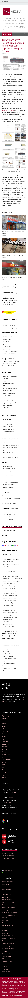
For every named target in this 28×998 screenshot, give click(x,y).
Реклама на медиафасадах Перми (12, 574)
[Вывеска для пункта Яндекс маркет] (14, 268)
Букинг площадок (7, 405)
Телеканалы (5, 964)
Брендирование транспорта (10, 328)
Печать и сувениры (7, 928)
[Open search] (24, 34)
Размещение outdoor (9, 431)
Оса (3, 767)
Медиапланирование (8, 519)
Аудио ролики (6, 566)
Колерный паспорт (8, 569)
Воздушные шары (7, 381)
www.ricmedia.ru (9, 802)
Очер (3, 770)
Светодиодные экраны (9, 571)
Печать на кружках (8, 455)
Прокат (4, 941)
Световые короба (7, 424)
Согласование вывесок (9, 610)
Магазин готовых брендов (9, 912)
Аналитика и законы (7, 887)
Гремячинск (5, 757)
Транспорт (5, 966)
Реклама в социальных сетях (11, 471)
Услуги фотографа (8, 561)
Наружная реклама (6, 39)
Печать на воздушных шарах (11, 445)
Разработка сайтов (8, 466)
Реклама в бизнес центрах (10, 591)
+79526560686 (9, 304)
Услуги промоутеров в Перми (11, 403)
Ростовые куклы (6, 956)
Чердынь (4, 775)
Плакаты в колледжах (9, 354)
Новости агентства (16, 39)
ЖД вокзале (6, 344)
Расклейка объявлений (9, 434)
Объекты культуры (8, 656)
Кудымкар (4, 734)
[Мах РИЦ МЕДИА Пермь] (3, 546)
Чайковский (5, 744)
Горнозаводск (6, 754)
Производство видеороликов (11, 564)
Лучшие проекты (6, 910)
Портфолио (4, 40)
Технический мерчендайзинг (11, 586)
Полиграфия (6, 443)
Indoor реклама (7, 346)
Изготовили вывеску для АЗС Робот (12, 255)
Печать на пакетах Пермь (10, 447)
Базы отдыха (6, 649)
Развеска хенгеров (8, 398)
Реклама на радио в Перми (10, 482)
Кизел (3, 728)
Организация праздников (10, 388)
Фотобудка (6, 407)
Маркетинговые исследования (11, 498)
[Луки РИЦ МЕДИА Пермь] (15, 546)
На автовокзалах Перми (9, 600)
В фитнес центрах (7, 608)
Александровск (6, 718)
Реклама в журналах (8, 484)
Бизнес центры (7, 653)
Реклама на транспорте (9, 323)
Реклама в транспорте (9, 325)
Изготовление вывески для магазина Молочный (13, 232)
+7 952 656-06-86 (11, 792)
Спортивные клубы (8, 605)
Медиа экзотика (7, 621)
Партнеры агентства (7, 925)
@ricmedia (12, 302)
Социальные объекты (9, 661)
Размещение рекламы (8, 946)
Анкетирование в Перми (9, 503)
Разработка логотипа (9, 514)
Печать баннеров (7, 615)
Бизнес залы (6, 651)
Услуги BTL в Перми (8, 400)
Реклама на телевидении (10, 480)
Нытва (3, 764)
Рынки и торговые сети (9, 658)
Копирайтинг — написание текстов (12, 578)
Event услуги (6, 378)
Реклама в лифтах (7, 337)
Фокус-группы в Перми (9, 501)
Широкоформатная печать (10, 457)
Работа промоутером (8, 858)
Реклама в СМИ (6, 953)
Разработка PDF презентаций (11, 559)
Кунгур (4, 762)
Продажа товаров (8, 624)
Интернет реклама (7, 905)
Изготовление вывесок (9, 422)
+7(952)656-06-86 (13, 298)
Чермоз (4, 777)
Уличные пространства (9, 668)
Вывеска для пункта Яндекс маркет (12, 277)
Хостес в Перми (7, 395)
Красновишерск (6, 759)
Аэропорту (6, 341)
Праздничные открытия (8, 938)
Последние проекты (7, 935)
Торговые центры (7, 666)
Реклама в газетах (8, 487)
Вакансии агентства (7, 853)
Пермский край (7, 554)
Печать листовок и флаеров (10, 612)
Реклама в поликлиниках (9, 598)
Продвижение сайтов (9, 468)
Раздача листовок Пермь (10, 376)
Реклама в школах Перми (10, 351)
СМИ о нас (5, 959)
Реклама (4, 951)
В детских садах (7, 349)
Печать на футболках (8, 452)
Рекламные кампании (9, 522)
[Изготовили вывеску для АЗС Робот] (14, 246)
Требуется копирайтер (8, 855)
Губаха (4, 723)
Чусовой (4, 749)
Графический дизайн (8, 517)
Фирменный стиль (8, 512)
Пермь (4, 739)
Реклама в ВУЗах (7, 339)
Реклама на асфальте (8, 429)
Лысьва (4, 736)
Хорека (4, 670)
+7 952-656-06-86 (8, 795)
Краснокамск (5, 731)
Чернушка (5, 746)
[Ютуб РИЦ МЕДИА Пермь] (5, 546)
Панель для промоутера (9, 583)
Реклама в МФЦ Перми (9, 588)
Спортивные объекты (9, 663)
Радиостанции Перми (8, 943)
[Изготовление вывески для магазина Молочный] (14, 223)
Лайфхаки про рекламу (8, 907)
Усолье (4, 772)
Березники (5, 721)
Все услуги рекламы (8, 626)
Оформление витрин (8, 419)
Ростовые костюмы (8, 390)
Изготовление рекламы (8, 902)
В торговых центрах (8, 593)
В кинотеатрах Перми (9, 603)
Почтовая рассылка (8, 383)
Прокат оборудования (9, 393)
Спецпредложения (12, 40)
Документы (5, 897)
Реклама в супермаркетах (10, 595)
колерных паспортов (8, 110)
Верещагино (5, 752)
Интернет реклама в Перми (10, 576)
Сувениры (5, 450)
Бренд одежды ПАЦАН (9, 530)
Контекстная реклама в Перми (11, 581)
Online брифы (5, 884)
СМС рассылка (6, 386)
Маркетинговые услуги (8, 915)
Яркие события (6, 971)
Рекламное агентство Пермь (14, 18)
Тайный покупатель (8, 496)
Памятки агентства (7, 923)
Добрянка (4, 726)
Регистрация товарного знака (11, 557)
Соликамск (5, 741)
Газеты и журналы (7, 894)
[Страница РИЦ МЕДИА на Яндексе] (17, 546)
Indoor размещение (7, 881)
